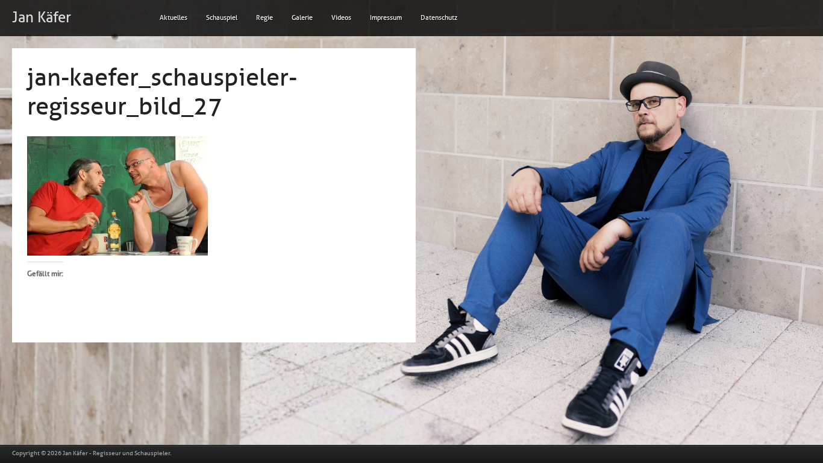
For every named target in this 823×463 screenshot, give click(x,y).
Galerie (302, 18)
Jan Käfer (41, 17)
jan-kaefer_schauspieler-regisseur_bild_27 (162, 92)
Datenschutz (439, 18)
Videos (341, 18)
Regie (264, 18)
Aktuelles (173, 18)
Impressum (386, 18)
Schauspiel (221, 18)
